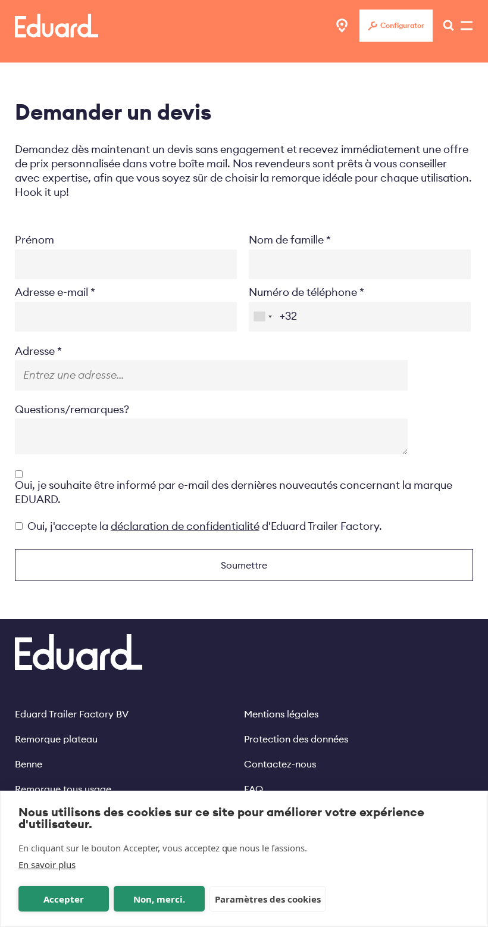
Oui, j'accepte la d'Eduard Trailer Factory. (204, 526)
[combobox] (262, 316)
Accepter (63, 899)
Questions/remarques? (72, 409)
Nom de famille (286, 239)
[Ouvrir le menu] (445, 25)
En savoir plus (47, 864)
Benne (28, 764)
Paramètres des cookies (268, 899)
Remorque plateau (56, 739)
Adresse (35, 351)
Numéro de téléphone (303, 292)
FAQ (253, 789)
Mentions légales (281, 714)
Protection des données (296, 739)
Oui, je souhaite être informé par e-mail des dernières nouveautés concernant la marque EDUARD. (233, 492)
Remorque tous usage (63, 789)
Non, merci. (159, 899)
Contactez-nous (280, 764)
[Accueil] (56, 26)
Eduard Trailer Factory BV (72, 714)
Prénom (34, 239)
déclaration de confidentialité (185, 526)
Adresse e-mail (51, 292)
